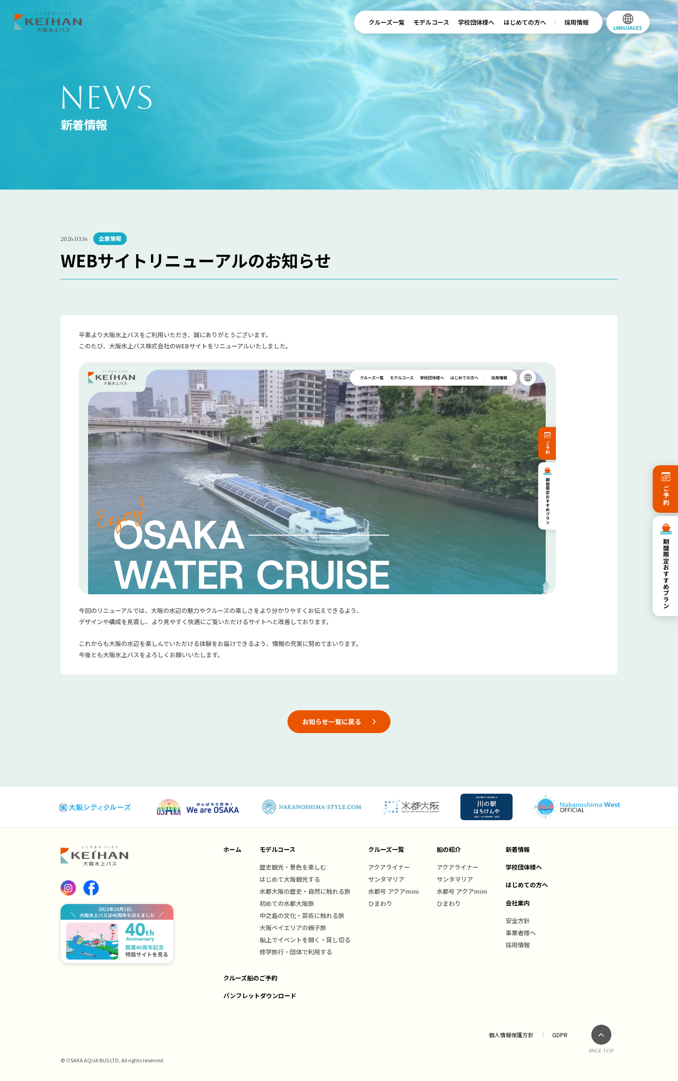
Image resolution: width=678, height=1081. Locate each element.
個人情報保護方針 (511, 1035)
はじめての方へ (525, 22)
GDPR (560, 1035)
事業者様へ (521, 932)
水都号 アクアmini (393, 891)
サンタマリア (386, 879)
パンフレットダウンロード (259, 995)
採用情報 (576, 22)
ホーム (232, 849)
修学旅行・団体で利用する (296, 951)
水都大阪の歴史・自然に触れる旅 (305, 891)
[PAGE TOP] (601, 1035)
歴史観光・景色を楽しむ (293, 867)
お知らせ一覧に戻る (331, 721)
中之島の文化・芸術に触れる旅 (302, 915)
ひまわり (380, 903)
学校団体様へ (476, 22)
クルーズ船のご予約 (250, 977)
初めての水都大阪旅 (287, 903)
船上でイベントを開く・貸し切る (305, 939)
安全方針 (518, 920)
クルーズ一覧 (386, 22)
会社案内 (518, 902)
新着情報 (518, 849)
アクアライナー (389, 867)
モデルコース (431, 22)
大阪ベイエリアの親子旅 (293, 927)
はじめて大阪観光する (290, 879)
